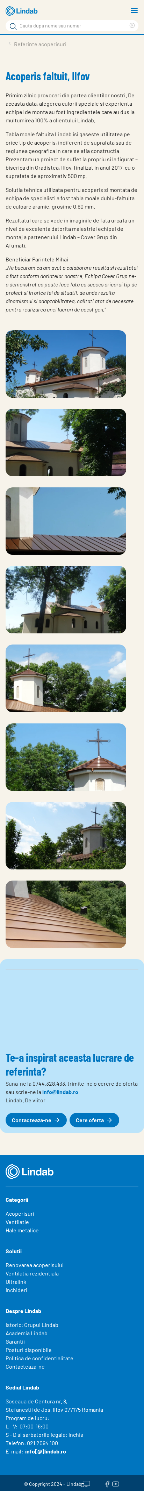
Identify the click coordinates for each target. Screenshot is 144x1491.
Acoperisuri (20, 1213)
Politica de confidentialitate (39, 1358)
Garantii (15, 1341)
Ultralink (16, 1281)
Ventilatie (17, 1221)
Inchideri (16, 1290)
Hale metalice (22, 1230)
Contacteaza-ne (25, 1366)
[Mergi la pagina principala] (23, 11)
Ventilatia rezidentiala (32, 1273)
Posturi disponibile (29, 1349)
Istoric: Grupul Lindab (32, 1324)
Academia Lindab (27, 1333)
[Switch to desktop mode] (85, 1483)
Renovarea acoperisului (35, 1265)
